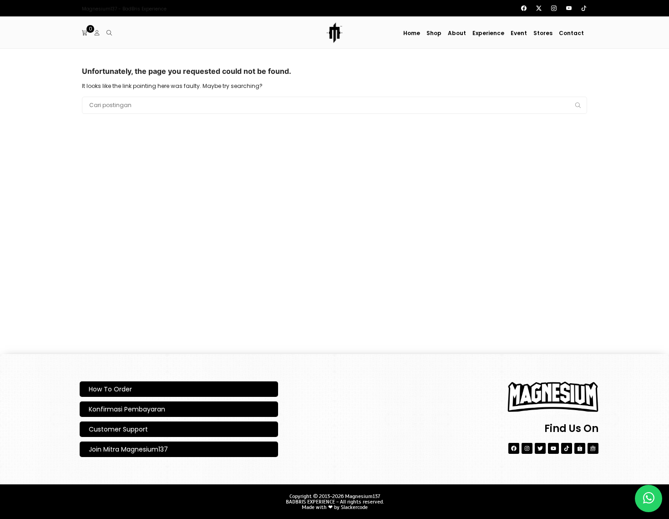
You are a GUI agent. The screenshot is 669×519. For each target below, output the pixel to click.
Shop (433, 33)
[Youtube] (553, 448)
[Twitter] (540, 448)
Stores (542, 33)
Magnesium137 (362, 496)
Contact (571, 33)
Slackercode (354, 507)
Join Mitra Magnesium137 (128, 449)
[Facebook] (513, 448)
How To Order (110, 389)
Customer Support (118, 429)
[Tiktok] (566, 448)
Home (411, 33)
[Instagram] (527, 448)
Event (519, 33)
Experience (488, 33)
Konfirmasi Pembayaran (127, 409)
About (457, 33)
